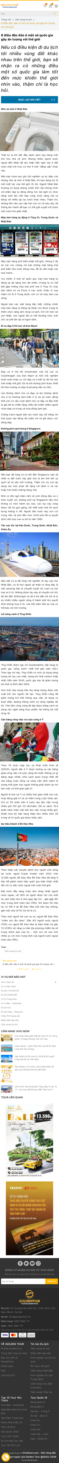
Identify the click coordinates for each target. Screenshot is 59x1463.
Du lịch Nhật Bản (9, 995)
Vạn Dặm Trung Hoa (12, 1417)
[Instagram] (38, 1263)
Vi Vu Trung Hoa (9, 999)
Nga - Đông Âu (39, 1438)
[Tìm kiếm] (54, 13)
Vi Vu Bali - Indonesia (11, 1003)
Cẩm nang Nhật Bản (42, 1370)
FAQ (3, 1370)
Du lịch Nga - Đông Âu (12, 1012)
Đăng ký (51, 1281)
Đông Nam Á (38, 1402)
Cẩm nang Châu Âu (41, 1392)
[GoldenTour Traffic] (29, 1218)
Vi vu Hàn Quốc (8, 986)
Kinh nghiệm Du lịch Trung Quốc (42, 1377)
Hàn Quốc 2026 (10, 1431)
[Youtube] (32, 1263)
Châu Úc (35, 1424)
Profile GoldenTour (11, 1348)
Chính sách (7, 1366)
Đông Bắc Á (37, 1406)
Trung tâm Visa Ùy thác (14, 1353)
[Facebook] (20, 1263)
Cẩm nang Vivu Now (15, 1031)
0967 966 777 (22, 1321)
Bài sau (36, 969)
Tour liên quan (12, 1097)
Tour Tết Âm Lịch (10, 1445)
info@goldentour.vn (20, 1316)
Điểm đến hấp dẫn (10, 1020)
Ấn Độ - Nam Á (39, 1415)
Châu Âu (35, 1420)
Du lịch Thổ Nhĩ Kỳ (10, 990)
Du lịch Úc (6, 1007)
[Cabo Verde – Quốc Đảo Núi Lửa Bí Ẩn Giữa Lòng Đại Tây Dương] (6, 1048)
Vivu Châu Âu (7, 982)
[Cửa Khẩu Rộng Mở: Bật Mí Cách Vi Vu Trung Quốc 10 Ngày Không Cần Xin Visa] (6, 1038)
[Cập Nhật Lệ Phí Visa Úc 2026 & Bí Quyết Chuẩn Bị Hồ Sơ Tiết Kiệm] (6, 1058)
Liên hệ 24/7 (8, 1375)
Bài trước (24, 969)
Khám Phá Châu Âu (11, 1422)
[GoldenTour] (9, 5)
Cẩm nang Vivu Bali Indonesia (41, 1385)
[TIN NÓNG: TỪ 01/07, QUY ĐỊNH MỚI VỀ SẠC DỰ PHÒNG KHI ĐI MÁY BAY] (6, 1073)
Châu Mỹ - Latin (39, 1434)
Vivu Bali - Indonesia (12, 1405)
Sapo (35, 1460)
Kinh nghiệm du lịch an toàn (43, 1359)
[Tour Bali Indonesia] (29, 1140)
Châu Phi (35, 1429)
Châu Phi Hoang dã (10, 1016)
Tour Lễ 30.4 (8, 1427)
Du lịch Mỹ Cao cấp (12, 1440)
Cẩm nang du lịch (12, 951)
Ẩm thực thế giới (40, 1366)
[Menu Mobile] (55, 5)
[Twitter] (26, 1263)
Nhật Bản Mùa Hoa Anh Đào (14, 1411)
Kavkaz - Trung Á (40, 1411)
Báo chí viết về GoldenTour (9, 1359)
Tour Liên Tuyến (10, 1436)
